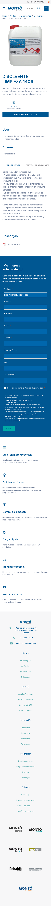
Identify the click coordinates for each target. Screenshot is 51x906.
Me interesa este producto (25, 114)
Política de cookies (25, 806)
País (5, 362)
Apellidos (8, 313)
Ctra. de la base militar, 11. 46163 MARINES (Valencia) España (26, 630)
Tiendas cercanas (25, 761)
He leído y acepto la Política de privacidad (25, 388)
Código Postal (9, 374)
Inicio (4, 16)
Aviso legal (25, 795)
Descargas (25, 778)
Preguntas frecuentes (25, 767)
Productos (14, 16)
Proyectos (25, 744)
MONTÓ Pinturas (25, 711)
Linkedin (26, 677)
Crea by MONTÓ (25, 705)
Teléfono (7, 338)
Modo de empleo (13, 165)
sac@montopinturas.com (26, 643)
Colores (25, 772)
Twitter (27, 666)
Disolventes (26, 16)
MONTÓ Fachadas (25, 694)
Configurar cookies (25, 811)
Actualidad (25, 739)
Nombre (7, 301)
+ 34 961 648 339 (26, 638)
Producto (8, 289)
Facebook (26, 671)
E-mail (6, 325)
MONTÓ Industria (25, 700)
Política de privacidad (25, 800)
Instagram (26, 661)
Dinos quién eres (11, 350)
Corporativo (26, 733)
